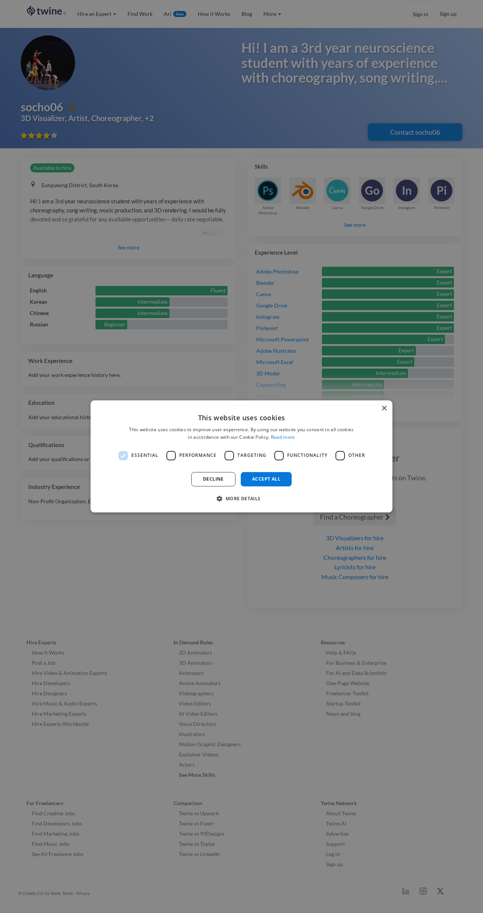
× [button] (384, 408)
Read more (283, 437)
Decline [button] (213, 479)
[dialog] (241, 456)
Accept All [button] (266, 479)
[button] (241, 498)
